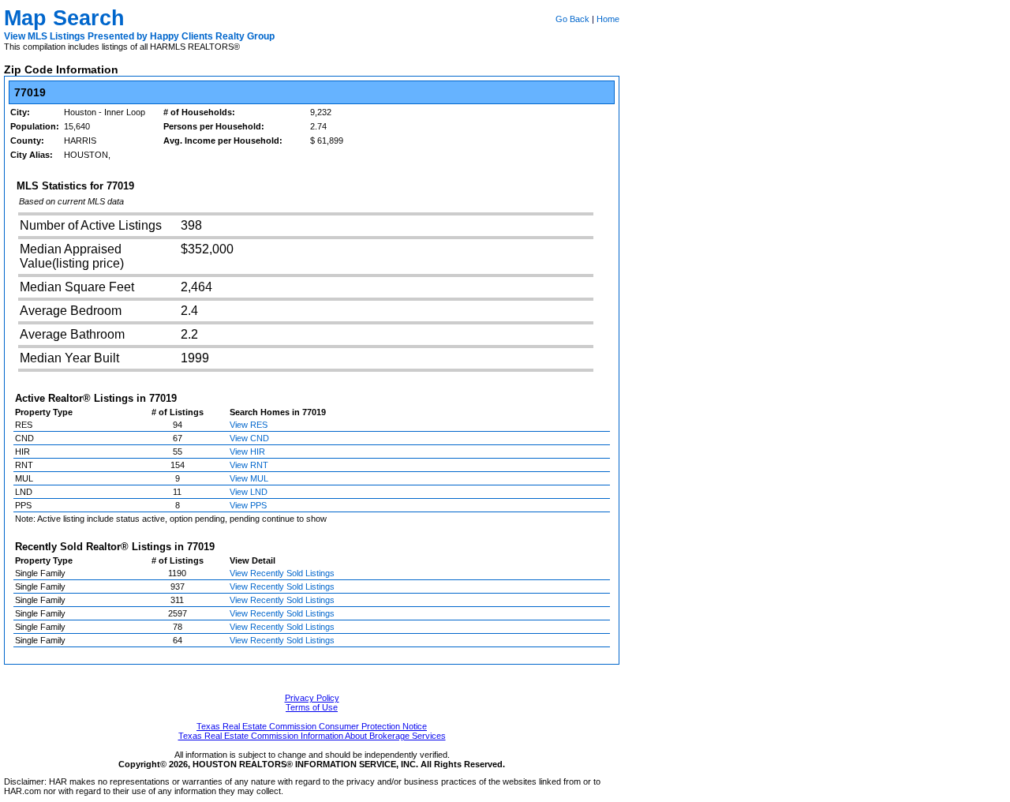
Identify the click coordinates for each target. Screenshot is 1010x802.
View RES (248, 424)
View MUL (249, 478)
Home (608, 19)
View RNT (249, 465)
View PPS (248, 505)
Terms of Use (312, 707)
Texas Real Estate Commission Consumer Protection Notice (311, 726)
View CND (249, 438)
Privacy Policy (312, 698)
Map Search (64, 18)
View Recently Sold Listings (282, 573)
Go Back (572, 19)
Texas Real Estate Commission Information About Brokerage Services (312, 735)
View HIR (247, 451)
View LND (248, 492)
